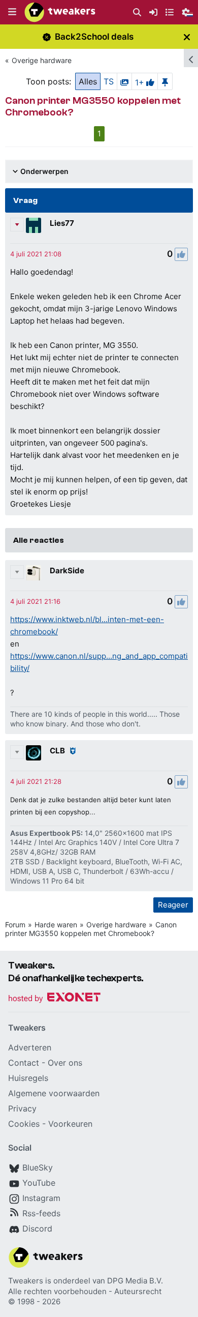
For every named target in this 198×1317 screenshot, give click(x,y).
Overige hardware (42, 60)
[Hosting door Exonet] (54, 999)
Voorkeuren (70, 1124)
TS (109, 81)
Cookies (24, 1124)
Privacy (22, 1108)
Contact (23, 1063)
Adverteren (29, 1047)
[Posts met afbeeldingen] (124, 81)
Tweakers (25, 1280)
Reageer (173, 905)
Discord (37, 1228)
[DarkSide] (33, 572)
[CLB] (33, 752)
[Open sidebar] (191, 58)
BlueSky (37, 1167)
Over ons (65, 1063)
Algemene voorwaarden (54, 1093)
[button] (12, 12)
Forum (15, 924)
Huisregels (28, 1078)
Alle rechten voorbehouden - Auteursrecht (84, 1291)
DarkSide (67, 570)
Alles (88, 81)
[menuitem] (137, 12)
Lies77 (62, 223)
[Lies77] (33, 225)
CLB (57, 750)
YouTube (38, 1183)
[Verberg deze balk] (187, 37)
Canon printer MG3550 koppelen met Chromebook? (91, 929)
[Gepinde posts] (165, 81)
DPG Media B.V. (135, 1280)
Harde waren (56, 924)
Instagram (41, 1198)
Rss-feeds (41, 1213)
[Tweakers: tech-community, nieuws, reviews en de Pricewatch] (60, 12)
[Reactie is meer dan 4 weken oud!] (35, 254)
